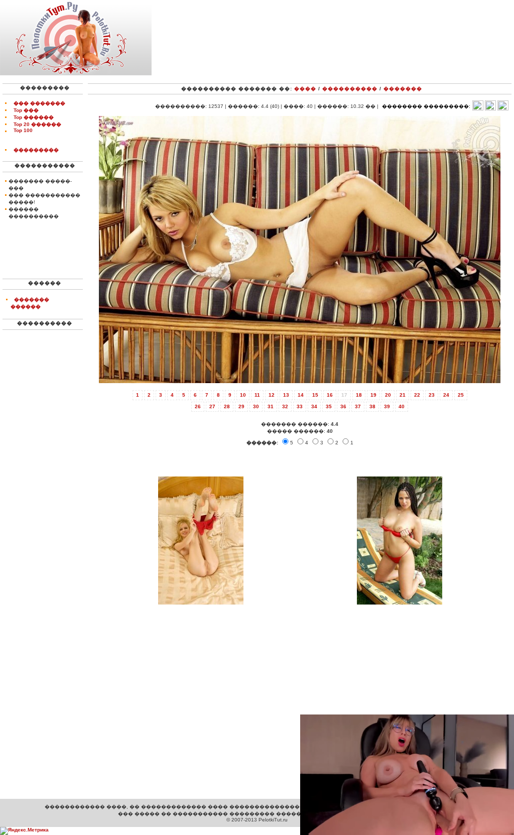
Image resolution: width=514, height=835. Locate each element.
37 (358, 406)
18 (359, 395)
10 (243, 395)
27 (212, 406)
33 (300, 406)
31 (271, 406)
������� (402, 88)
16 (330, 395)
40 (402, 406)
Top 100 (23, 130)
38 (372, 406)
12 (272, 395)
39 (387, 406)
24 (446, 395)
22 (417, 395)
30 (256, 406)
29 (241, 406)
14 (301, 395)
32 (285, 406)
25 (461, 395)
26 (198, 406)
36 (343, 406)
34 (314, 406)
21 (403, 395)
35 (329, 406)
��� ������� (39, 103)
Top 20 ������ (37, 124)
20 (388, 395)
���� (305, 88)
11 (257, 395)
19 (373, 395)
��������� (36, 150)
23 (432, 395)
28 (227, 406)
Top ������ (34, 117)
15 (315, 395)
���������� (349, 88)
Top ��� (26, 110)
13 (286, 395)
